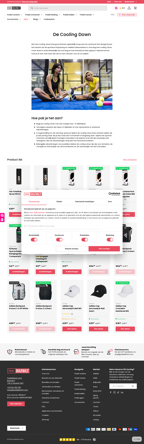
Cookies (45, 415)
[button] (135, 8)
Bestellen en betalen (50, 382)
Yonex (95, 406)
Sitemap (45, 419)
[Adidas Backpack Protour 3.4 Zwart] (45, 291)
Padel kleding (51, 15)
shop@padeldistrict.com (17, 390)
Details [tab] (59, 201)
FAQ (112, 14)
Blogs (35, 19)
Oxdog (96, 419)
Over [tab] (110, 201)
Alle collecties (16, 404)
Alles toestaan (104, 249)
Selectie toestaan (71, 249)
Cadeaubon (49, 19)
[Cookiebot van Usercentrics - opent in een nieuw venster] (110, 194)
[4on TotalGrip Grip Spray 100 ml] (18, 176)
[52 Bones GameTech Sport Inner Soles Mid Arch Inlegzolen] (125, 176)
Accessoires (12, 19)
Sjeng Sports (96, 396)
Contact (45, 402)
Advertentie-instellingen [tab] (84, 201)
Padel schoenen (32, 15)
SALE (109, 2)
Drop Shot (97, 391)
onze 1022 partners (37, 212)
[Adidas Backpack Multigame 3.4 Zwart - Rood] (125, 234)
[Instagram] (114, 392)
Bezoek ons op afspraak (52, 378)
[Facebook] (110, 392)
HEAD (95, 378)
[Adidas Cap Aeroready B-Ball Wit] (72, 291)
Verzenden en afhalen (51, 386)
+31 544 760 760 (14, 387)
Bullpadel (97, 382)
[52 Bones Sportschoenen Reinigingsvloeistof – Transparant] (18, 234)
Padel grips (79, 398)
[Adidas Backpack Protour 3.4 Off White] (18, 291)
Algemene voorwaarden (52, 411)
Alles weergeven (130, 159)
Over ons (118, 2)
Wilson (96, 411)
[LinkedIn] (122, 392)
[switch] (59, 240)
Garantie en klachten (51, 398)
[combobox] (67, 8)
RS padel (96, 415)
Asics (95, 386)
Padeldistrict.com (17, 439)
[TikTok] (118, 392)
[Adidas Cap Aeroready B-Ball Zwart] (98, 291)
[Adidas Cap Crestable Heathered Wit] (125, 291)
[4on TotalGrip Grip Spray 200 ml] (45, 176)
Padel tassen (86, 15)
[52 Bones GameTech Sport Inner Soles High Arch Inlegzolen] (98, 176)
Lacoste (96, 402)
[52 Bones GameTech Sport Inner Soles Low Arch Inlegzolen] (72, 176)
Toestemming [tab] (34, 201)
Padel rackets (13, 15)
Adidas (96, 373)
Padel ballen (68, 15)
